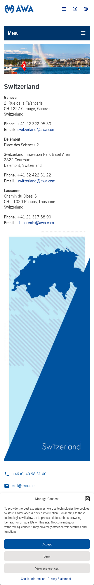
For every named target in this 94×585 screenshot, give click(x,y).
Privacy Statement (59, 579)
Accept (47, 544)
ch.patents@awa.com (35, 222)
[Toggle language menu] (85, 8)
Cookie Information (33, 579)
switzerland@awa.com (36, 129)
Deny (47, 556)
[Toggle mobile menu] (64, 9)
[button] (87, 499)
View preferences (47, 568)
